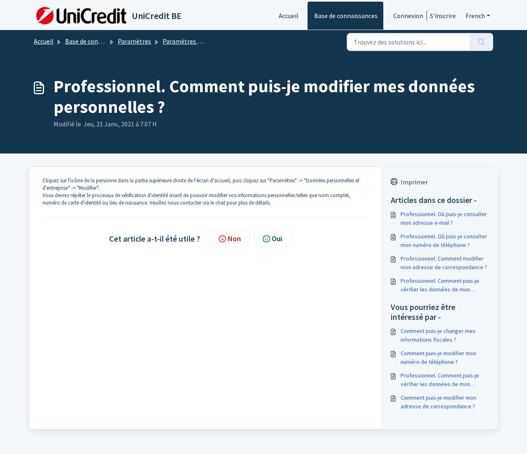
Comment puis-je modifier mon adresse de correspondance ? (438, 402)
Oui (277, 238)
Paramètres (134, 41)
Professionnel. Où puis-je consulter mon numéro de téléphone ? (444, 241)
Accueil (288, 16)
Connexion (408, 16)
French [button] (475, 16)
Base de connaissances (346, 16)
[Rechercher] (481, 42)
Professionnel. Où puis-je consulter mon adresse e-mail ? (444, 218)
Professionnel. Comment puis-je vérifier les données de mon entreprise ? (440, 285)
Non (234, 238)
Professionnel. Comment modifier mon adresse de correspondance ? (444, 263)
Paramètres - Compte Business (206, 41)
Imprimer (414, 182)
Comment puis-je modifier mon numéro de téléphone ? (438, 357)
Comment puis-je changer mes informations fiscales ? (438, 335)
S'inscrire (443, 16)
